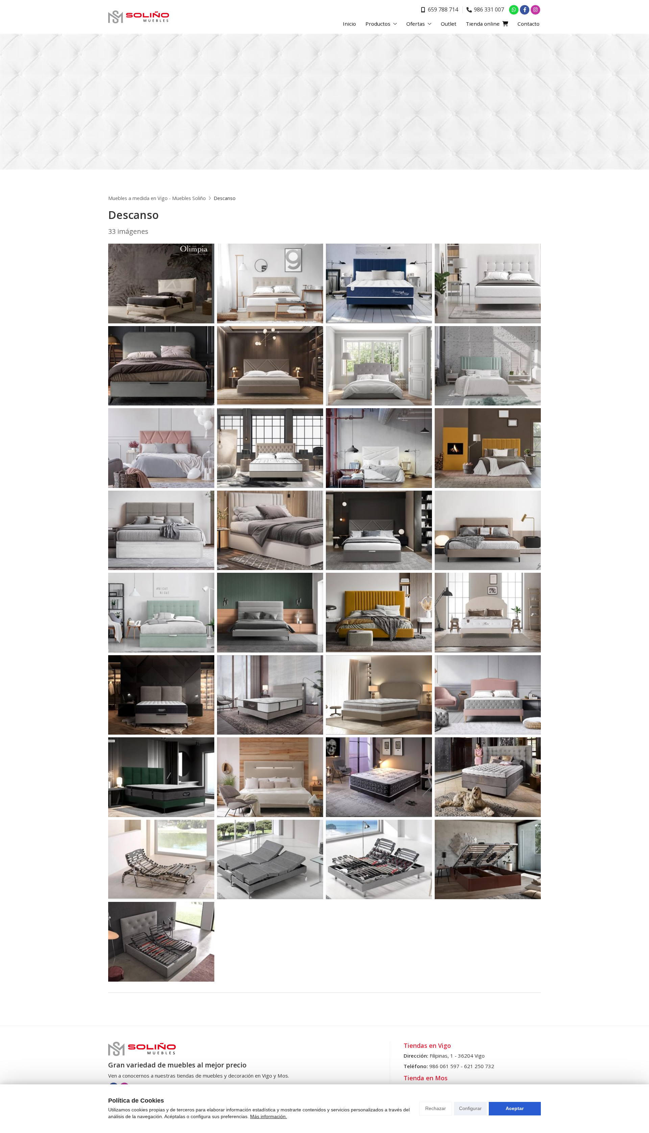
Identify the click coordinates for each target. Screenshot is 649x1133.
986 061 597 (444, 1066)
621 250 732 (479, 1066)
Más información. (268, 1116)
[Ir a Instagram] (535, 10)
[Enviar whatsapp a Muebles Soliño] (514, 10)
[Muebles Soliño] (138, 16)
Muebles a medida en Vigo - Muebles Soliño (157, 198)
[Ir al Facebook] (524, 10)
